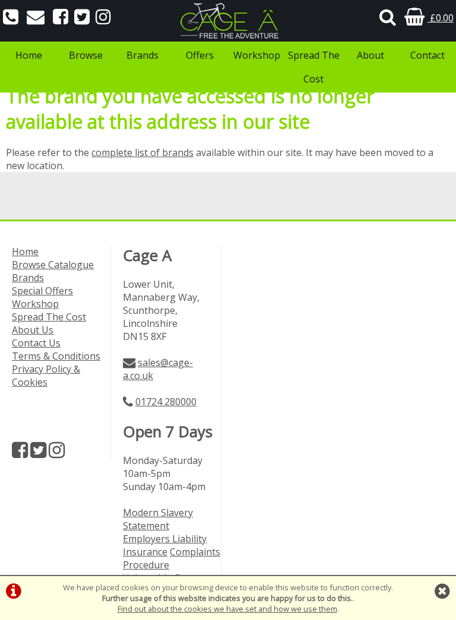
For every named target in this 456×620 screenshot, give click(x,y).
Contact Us (36, 342)
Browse (86, 55)
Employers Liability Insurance (165, 545)
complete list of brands (142, 152)
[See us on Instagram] (103, 17)
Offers (200, 55)
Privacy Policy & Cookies (46, 376)
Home (28, 55)
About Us (32, 329)
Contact (427, 55)
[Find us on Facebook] (60, 17)
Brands (142, 55)
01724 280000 (166, 401)
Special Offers (42, 290)
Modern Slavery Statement (158, 519)
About (370, 55)
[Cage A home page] (228, 21)
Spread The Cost (314, 67)
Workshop (256, 55)
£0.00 (441, 17)
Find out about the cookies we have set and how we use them (227, 608)
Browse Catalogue (53, 264)
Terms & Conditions (56, 356)
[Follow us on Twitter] (82, 17)
